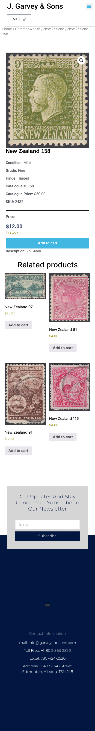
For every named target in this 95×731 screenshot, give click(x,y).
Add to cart (47, 243)
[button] (89, 6)
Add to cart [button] (18, 325)
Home (7, 29)
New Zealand (53, 29)
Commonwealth (27, 29)
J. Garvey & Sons (35, 6)
